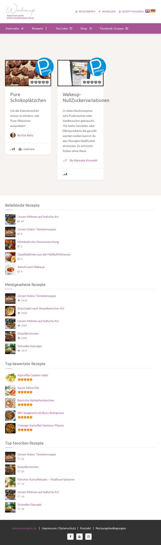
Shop (83, 28)
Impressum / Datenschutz (59, 528)
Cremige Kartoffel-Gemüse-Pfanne (41, 425)
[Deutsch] (153, 10)
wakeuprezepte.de (24, 528)
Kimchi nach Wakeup (31, 267)
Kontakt (86, 528)
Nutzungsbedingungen (111, 528)
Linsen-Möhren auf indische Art (38, 216)
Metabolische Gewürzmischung (38, 242)
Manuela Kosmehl (85, 160)
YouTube (62, 28)
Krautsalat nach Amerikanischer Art (41, 308)
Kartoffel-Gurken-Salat (33, 375)
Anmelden (109, 11)
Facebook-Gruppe (112, 28)
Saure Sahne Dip (28, 387)
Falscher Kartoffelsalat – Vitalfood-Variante (46, 479)
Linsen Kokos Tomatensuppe (37, 229)
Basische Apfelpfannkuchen (36, 400)
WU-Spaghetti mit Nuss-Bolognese (41, 413)
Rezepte (37, 28)
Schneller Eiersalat (30, 346)
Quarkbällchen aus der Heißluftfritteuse (44, 254)
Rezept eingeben (133, 11)
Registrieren (86, 11)
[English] (148, 10)
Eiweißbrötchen (28, 333)
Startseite (12, 28)
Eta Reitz (27, 135)
